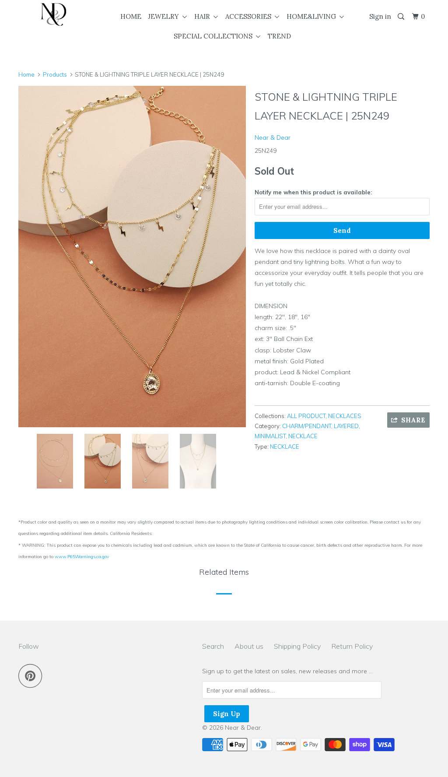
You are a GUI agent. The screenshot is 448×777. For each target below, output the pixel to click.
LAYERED (346, 425)
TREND (279, 36)
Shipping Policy (297, 646)
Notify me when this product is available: (313, 192)
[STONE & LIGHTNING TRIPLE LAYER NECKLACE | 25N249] (132, 256)
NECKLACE (303, 435)
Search (213, 646)
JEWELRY (165, 16)
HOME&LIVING (313, 16)
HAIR (204, 16)
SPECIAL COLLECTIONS (215, 36)
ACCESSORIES (250, 16)
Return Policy (352, 646)
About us (248, 646)
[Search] (401, 17)
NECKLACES (344, 415)
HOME (130, 16)
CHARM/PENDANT (306, 425)
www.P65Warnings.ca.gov (82, 556)
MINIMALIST (270, 435)
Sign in (380, 16)
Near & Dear (272, 137)
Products (55, 74)
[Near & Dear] (53, 14)
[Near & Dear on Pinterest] (32, 676)
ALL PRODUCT (306, 415)
